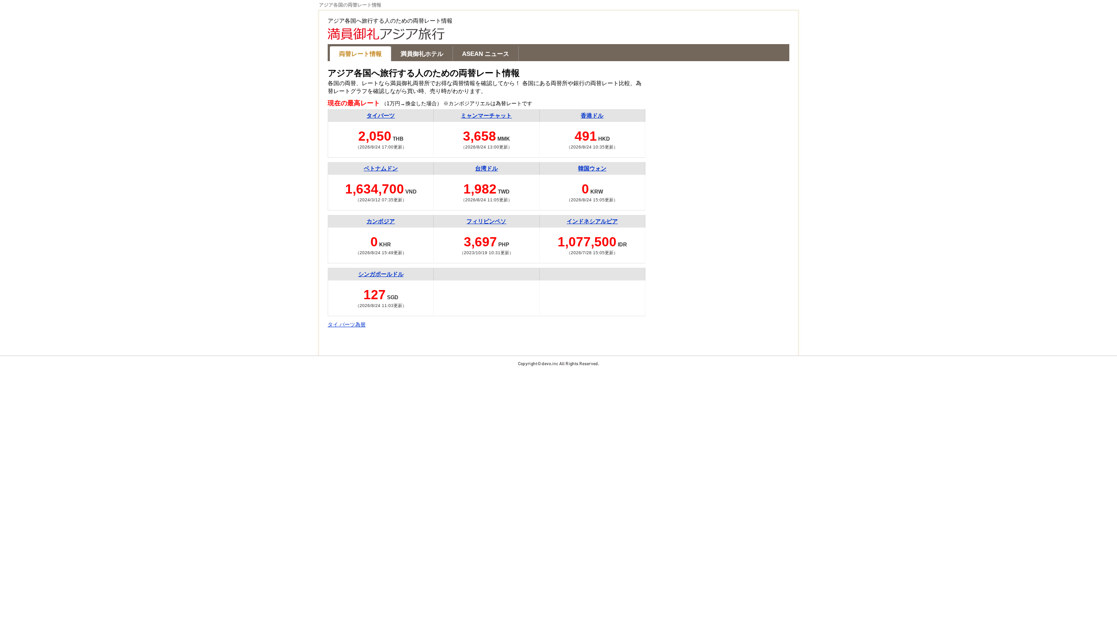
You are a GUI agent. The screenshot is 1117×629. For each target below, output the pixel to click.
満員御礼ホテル (422, 53)
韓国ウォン (592, 168)
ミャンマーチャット (486, 115)
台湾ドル (486, 168)
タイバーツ (381, 115)
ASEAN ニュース (485, 53)
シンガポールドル (381, 274)
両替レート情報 (360, 53)
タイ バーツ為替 (347, 324)
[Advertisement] (723, 123)
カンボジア (381, 221)
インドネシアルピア (592, 221)
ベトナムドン (381, 168)
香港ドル (592, 115)
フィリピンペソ (486, 221)
